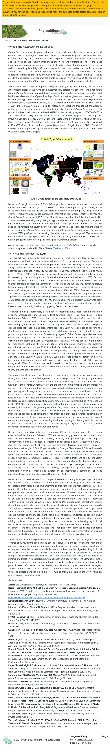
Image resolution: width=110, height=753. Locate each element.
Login (105, 736)
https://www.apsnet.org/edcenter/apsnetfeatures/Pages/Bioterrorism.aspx (46, 597)
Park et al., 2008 (62, 248)
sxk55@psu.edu (85, 739)
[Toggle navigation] (6, 22)
